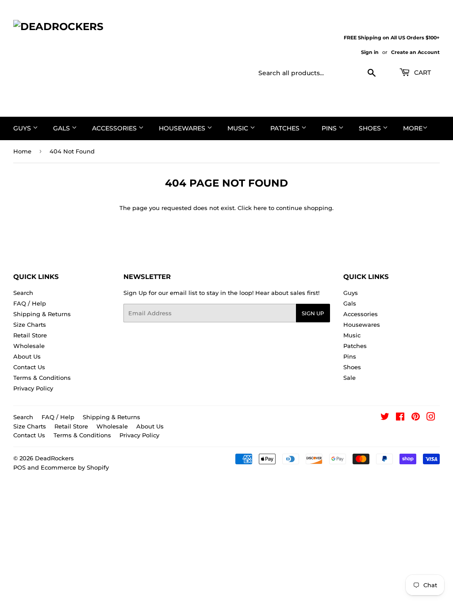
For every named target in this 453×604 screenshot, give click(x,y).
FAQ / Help (29, 303)
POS (19, 467)
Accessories (115, 128)
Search (23, 292)
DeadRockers (54, 458)
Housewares (183, 128)
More (412, 128)
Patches (285, 128)
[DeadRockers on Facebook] (400, 417)
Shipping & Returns (42, 313)
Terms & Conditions (42, 377)
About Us (27, 356)
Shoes (371, 128)
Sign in (370, 52)
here (260, 207)
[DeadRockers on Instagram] (430, 417)
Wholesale (29, 345)
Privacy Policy (33, 388)
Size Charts (29, 324)
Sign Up (313, 313)
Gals (62, 128)
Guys (23, 128)
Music (238, 128)
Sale (349, 377)
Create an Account (415, 52)
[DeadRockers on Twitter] (384, 417)
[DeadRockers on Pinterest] (415, 417)
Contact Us (29, 367)
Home (22, 151)
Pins (330, 128)
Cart (421, 72)
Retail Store (30, 335)
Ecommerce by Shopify (75, 467)
